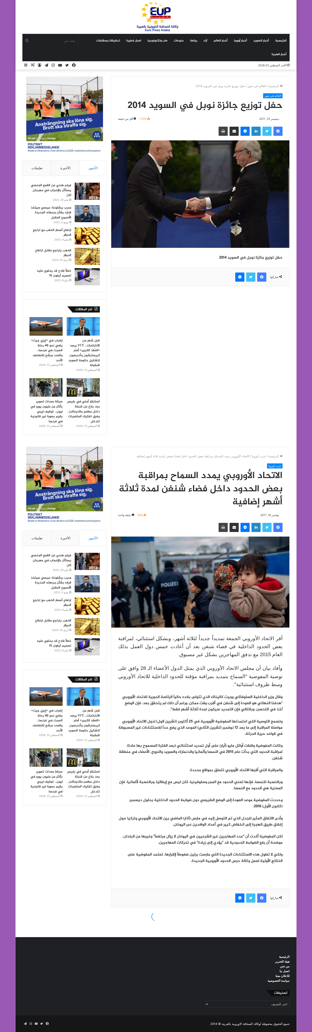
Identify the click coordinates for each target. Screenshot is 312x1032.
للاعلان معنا (282, 976)
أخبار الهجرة (279, 54)
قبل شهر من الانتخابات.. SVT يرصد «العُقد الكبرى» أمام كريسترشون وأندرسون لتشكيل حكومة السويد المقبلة (84, 353)
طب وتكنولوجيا (157, 40)
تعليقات (37, 168)
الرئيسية (280, 40)
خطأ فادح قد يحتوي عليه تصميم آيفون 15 (54, 273)
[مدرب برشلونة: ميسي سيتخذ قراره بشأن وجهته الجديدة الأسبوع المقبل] (87, 213)
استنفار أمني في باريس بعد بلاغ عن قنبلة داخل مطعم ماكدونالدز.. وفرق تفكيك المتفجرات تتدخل (83, 411)
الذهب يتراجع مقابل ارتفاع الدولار (53, 253)
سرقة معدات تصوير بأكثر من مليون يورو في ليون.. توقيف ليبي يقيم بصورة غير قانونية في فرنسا (46, 411)
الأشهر (93, 168)
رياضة (193, 40)
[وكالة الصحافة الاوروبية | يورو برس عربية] (156, 17)
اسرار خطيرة (133, 40)
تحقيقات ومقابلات (108, 40)
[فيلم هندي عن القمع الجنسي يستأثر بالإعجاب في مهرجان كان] (87, 191)
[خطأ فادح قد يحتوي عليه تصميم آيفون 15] (87, 276)
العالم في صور (257, 86)
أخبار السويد (261, 40)
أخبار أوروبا (240, 40)
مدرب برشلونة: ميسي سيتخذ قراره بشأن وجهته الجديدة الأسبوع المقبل (51, 212)
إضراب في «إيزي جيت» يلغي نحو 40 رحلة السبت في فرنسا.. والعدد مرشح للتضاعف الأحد (47, 350)
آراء (205, 40)
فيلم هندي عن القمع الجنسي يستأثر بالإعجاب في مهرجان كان (51, 190)
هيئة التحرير (282, 961)
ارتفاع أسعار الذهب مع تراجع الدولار (52, 232)
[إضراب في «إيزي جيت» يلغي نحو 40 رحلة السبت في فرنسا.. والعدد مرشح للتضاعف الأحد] (46, 326)
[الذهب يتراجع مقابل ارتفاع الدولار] (87, 256)
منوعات (179, 40)
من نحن (285, 966)
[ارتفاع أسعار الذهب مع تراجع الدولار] (87, 236)
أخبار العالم (220, 40)
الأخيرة (65, 168)
